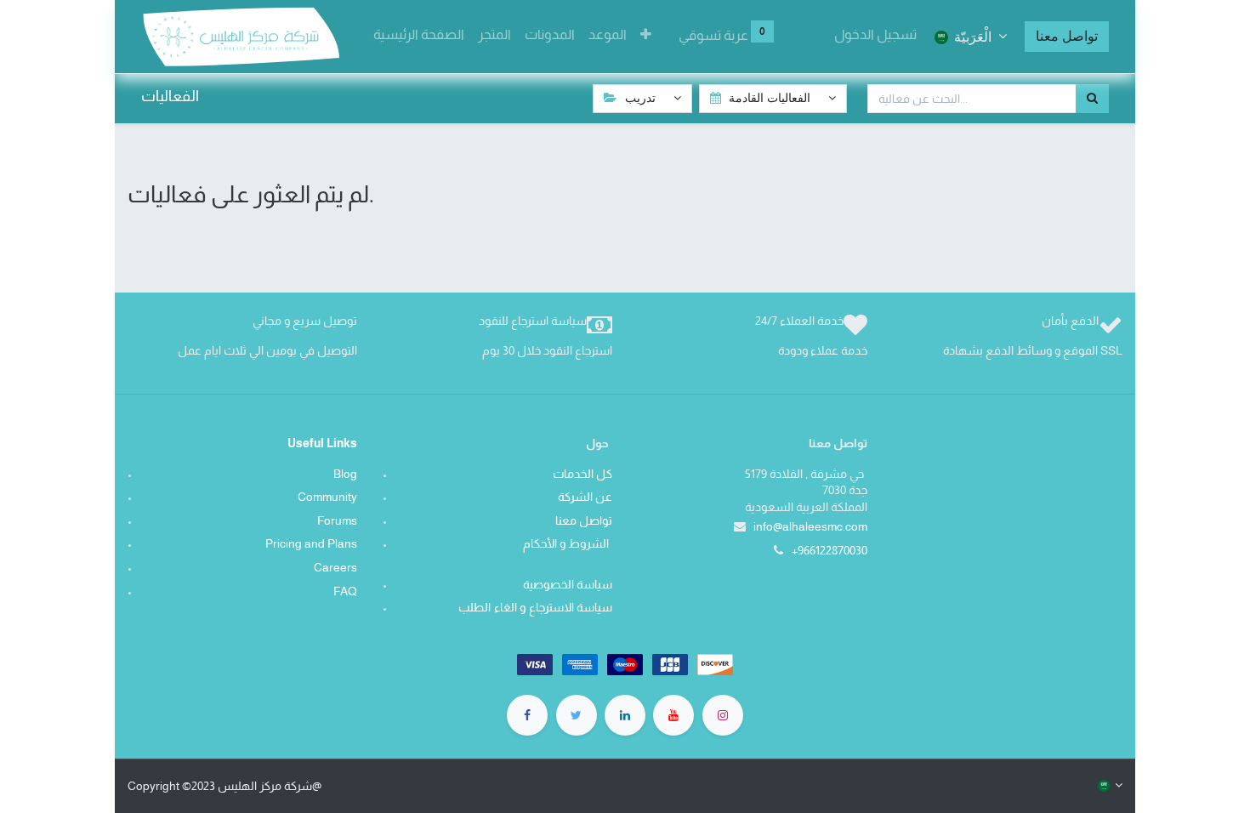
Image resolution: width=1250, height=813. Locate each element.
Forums (337, 520)
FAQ (345, 591)
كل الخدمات (582, 473)
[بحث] (1092, 98)
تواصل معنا (1067, 36)
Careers (335, 567)
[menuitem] (418, 35)
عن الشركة (585, 496)
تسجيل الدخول (875, 34)
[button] (646, 35)
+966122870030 (829, 550)
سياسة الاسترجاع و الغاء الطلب (532, 607)
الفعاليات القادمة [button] (769, 97)
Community (327, 496)
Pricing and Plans (311, 543)
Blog (345, 473)
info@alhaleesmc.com (810, 526)
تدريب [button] (640, 97)
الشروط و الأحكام (567, 543)
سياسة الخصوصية (564, 584)
